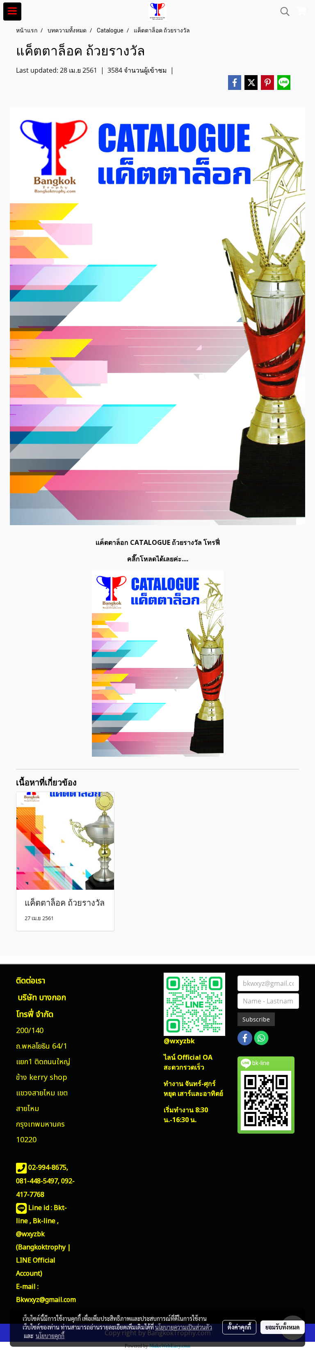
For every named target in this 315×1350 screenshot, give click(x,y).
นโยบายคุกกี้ (50, 1335)
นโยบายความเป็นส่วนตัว (183, 1327)
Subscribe (256, 1019)
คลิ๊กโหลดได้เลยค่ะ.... (157, 558)
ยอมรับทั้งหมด (282, 1327)
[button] (282, 11)
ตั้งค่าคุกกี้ (239, 1327)
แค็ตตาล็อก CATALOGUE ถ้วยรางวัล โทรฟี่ (158, 542)
